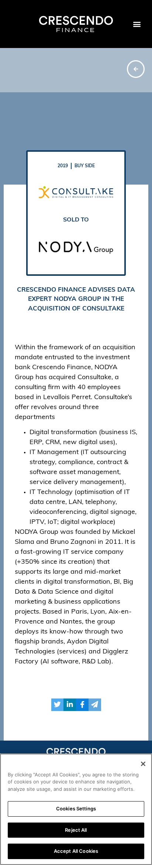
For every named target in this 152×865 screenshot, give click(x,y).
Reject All (76, 830)
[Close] (143, 764)
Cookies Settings (76, 808)
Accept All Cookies (76, 851)
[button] (137, 24)
